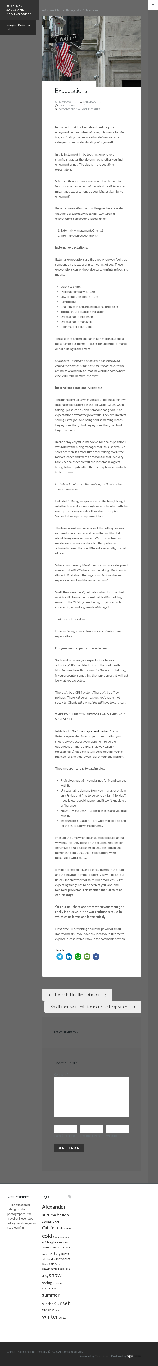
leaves (65, 1253)
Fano (58, 1242)
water (58, 1310)
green (45, 1254)
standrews (58, 1283)
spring (47, 1282)
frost (48, 1247)
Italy (57, 1253)
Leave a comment (69, 105)
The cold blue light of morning (80, 994)
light (44, 1259)
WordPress (102, 1356)
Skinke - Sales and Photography (63, 10)
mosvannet (63, 1259)
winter (50, 1316)
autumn (49, 1214)
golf (68, 1247)
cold (47, 1235)
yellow (62, 1317)
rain (57, 1268)
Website (111, 1135)
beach (63, 1214)
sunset (62, 1303)
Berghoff (47, 1221)
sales (96, 109)
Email (90, 1135)
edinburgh (48, 1242)
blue (55, 1221)
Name (64, 1135)
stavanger (49, 1288)
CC (57, 1228)
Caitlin (48, 1227)
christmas (65, 1228)
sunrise (48, 1304)
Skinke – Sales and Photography (19, 9)
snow (55, 1275)
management (84, 109)
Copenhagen (59, 1237)
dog (68, 1237)
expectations (67, 109)
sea (68, 1268)
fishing (64, 1242)
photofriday (48, 1268)
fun (63, 1247)
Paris (57, 1264)
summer (51, 1295)
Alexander (54, 1207)
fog (43, 1247)
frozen (56, 1247)
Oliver (45, 1264)
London (51, 1259)
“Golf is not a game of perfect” (90, 731)
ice (50, 1253)
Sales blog (90, 101)
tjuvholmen (48, 1309)
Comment (61, 1074)
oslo (52, 1264)
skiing (45, 1276)
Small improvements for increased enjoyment (90, 1006)
